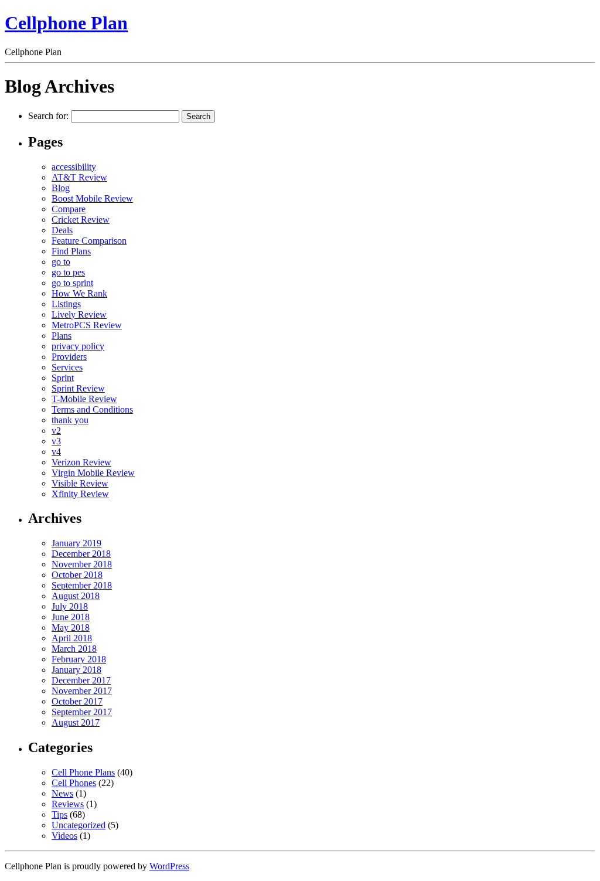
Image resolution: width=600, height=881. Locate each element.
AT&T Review (79, 177)
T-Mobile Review (84, 399)
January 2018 (76, 670)
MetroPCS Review (87, 325)
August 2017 (76, 722)
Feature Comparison (89, 241)
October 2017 (77, 701)
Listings (66, 304)
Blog (61, 188)
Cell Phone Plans (83, 772)
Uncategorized (78, 825)
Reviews (68, 804)
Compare (69, 209)
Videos (64, 836)
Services (67, 367)
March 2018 (74, 649)
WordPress (169, 866)
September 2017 (82, 712)
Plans (61, 336)
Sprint (63, 378)
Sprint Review (78, 388)
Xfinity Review (80, 494)
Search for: (48, 116)
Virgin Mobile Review (93, 473)
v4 (56, 452)
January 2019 (76, 543)
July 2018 (70, 606)
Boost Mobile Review (92, 198)
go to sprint (72, 283)
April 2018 (72, 638)
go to (61, 262)
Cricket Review (81, 219)
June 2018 (71, 617)
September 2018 (82, 585)
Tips (59, 814)
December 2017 (81, 680)
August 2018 (76, 596)
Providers (69, 357)
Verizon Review (81, 462)
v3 (56, 441)
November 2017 (82, 691)
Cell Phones (74, 783)
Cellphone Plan (66, 22)
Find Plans (71, 251)
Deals (62, 230)
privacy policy (78, 346)
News (62, 793)
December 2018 (81, 554)
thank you (70, 420)
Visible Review (80, 483)
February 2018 (79, 659)
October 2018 (77, 575)
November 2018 (82, 564)
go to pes (68, 272)
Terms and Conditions (92, 409)
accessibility (74, 167)
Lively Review (79, 314)
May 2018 (71, 627)
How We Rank (79, 293)
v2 (56, 431)
